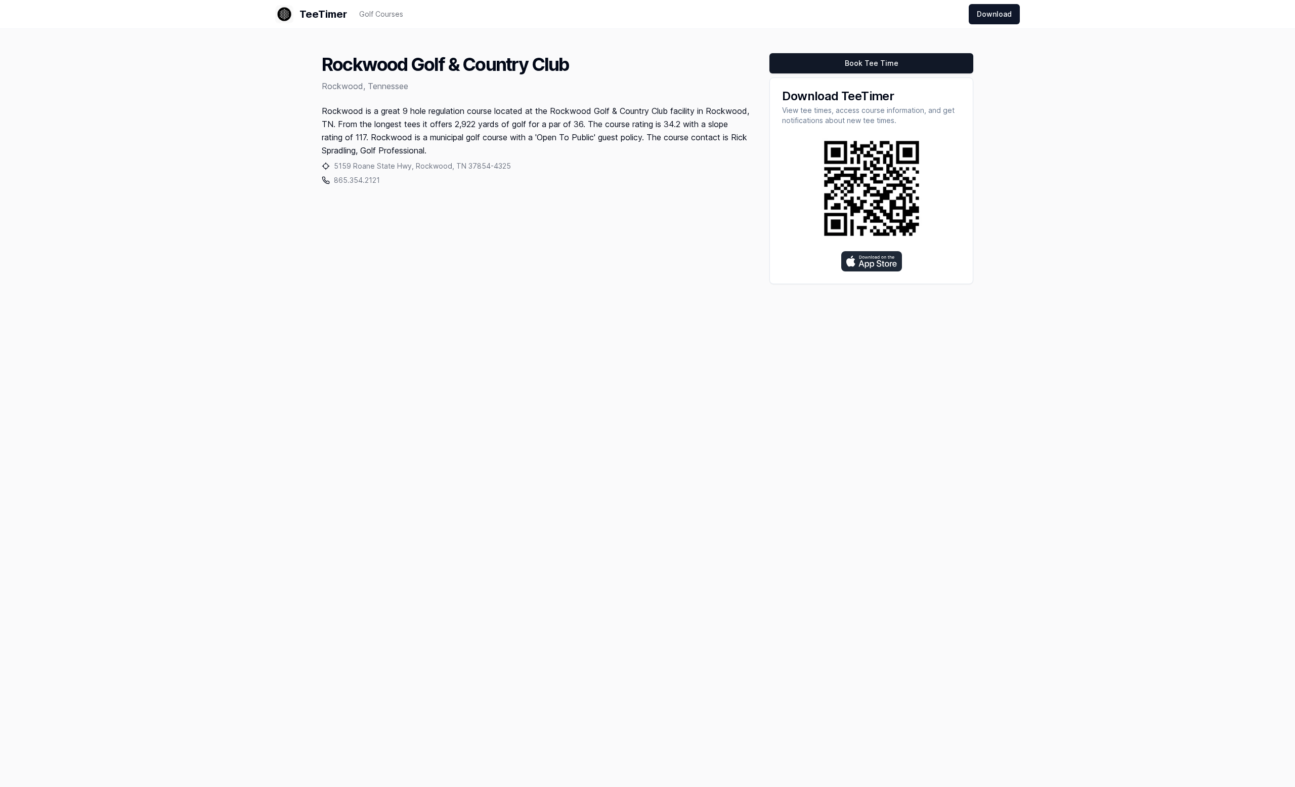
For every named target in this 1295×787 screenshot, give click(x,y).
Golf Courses (381, 14)
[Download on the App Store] (871, 261)
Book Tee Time (871, 63)
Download (994, 14)
